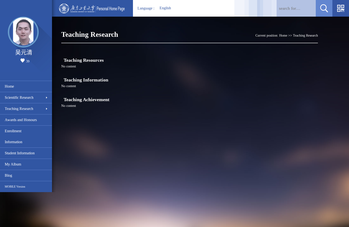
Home (9, 86)
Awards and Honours (21, 120)
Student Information (20, 153)
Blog (8, 175)
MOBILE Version (15, 186)
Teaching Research (19, 109)
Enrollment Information (13, 136)
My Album (13, 164)
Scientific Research (19, 97)
